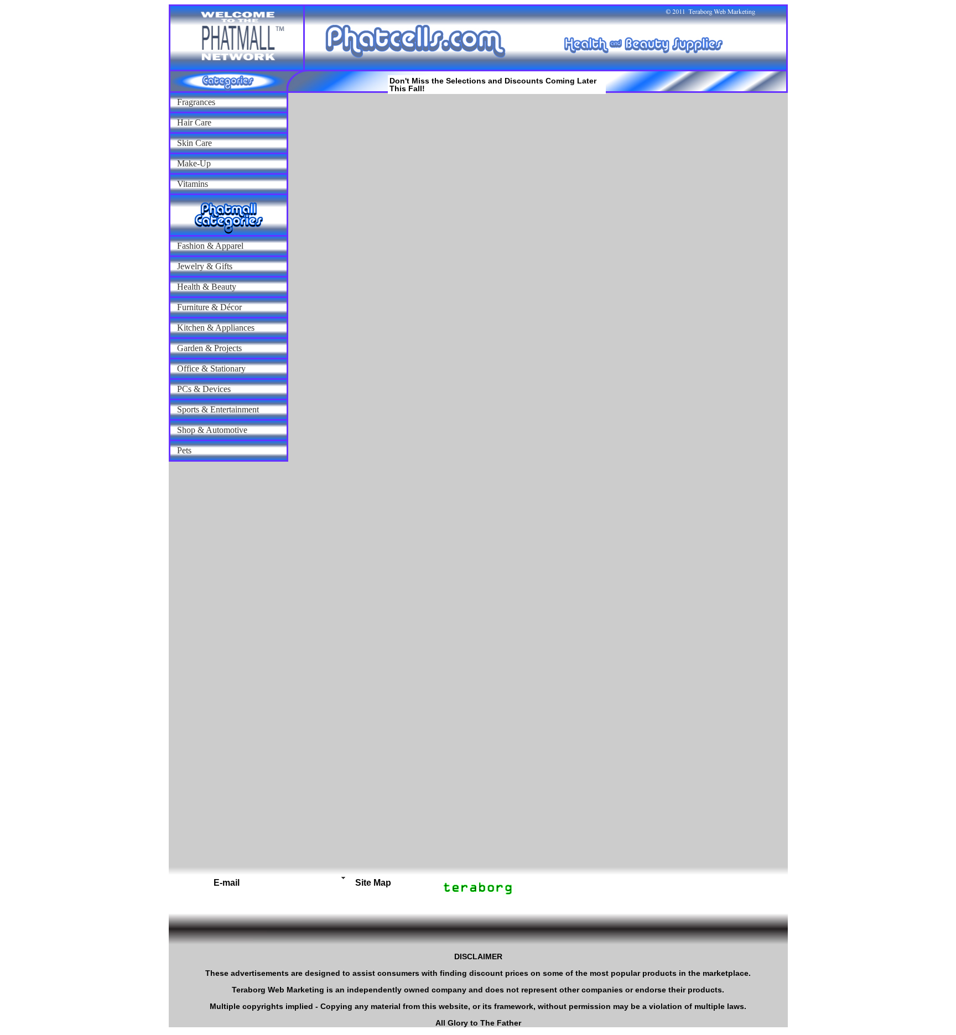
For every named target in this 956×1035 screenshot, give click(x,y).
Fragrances (196, 102)
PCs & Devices (204, 389)
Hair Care (194, 122)
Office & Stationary (211, 368)
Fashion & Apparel (210, 245)
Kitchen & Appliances (215, 327)
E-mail (227, 882)
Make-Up (194, 163)
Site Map (373, 882)
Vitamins (192, 184)
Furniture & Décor (209, 307)
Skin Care (194, 143)
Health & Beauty (206, 286)
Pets (184, 450)
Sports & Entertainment (218, 409)
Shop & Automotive (212, 430)
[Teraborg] (313, 878)
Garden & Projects (209, 348)
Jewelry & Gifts (204, 266)
